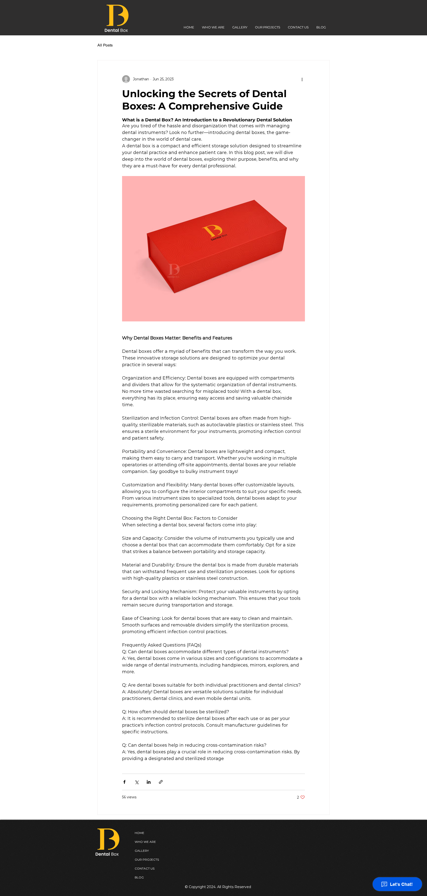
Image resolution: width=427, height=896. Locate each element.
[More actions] (302, 79)
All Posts (105, 45)
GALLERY (142, 850)
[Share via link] (160, 782)
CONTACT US (144, 868)
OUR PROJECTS (147, 859)
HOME (139, 833)
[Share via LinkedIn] (148, 782)
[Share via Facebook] (124, 782)
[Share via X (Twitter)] (136, 782)
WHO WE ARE (145, 842)
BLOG (139, 877)
